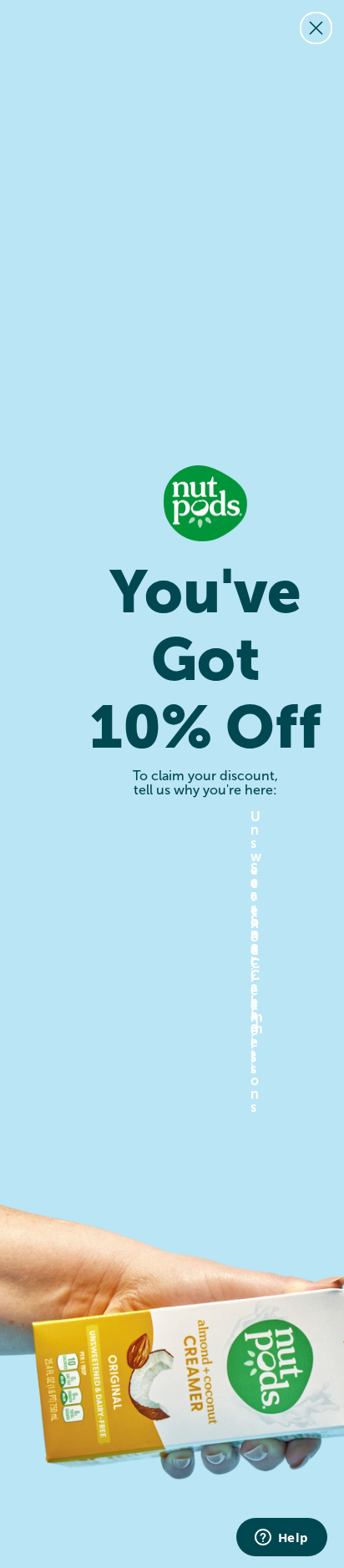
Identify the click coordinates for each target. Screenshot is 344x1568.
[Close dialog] (316, 28)
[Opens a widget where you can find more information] (281, 1539)
